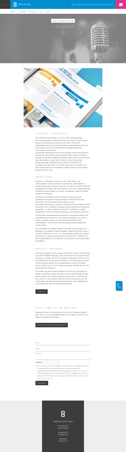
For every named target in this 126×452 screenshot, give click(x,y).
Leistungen (22, 11)
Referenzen (32, 11)
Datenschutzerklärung (44, 378)
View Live (41, 291)
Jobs (40, 11)
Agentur (13, 11)
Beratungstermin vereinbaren (51, 325)
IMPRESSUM (63, 439)
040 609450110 (63, 432)
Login (5, 4)
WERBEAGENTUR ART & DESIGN (63, 421)
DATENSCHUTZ (63, 441)
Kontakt (47, 11)
